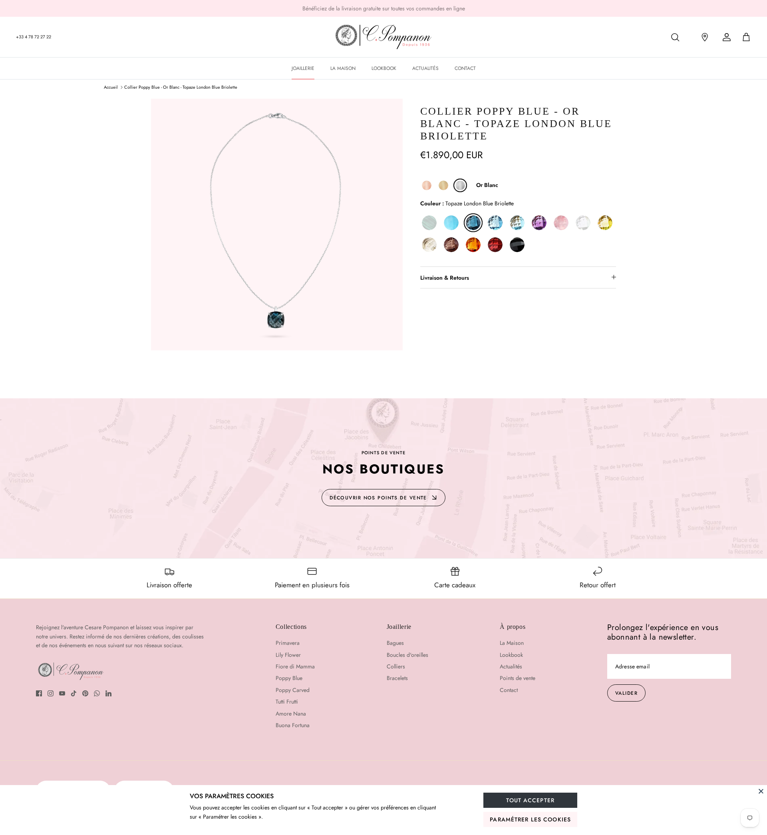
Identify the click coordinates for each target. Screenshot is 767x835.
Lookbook (384, 68)
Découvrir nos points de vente (378, 497)
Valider (626, 693)
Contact (465, 68)
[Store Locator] (702, 37)
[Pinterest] (85, 693)
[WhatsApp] (97, 693)
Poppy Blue (289, 678)
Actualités (425, 68)
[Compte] (725, 37)
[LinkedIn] (108, 693)
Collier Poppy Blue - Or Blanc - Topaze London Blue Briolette (180, 87)
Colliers (396, 666)
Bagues (395, 643)
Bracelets (397, 678)
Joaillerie (303, 68)
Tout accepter (530, 800)
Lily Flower (288, 655)
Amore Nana (291, 714)
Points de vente (517, 678)
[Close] (761, 791)
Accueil (111, 87)
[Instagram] (51, 693)
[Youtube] (62, 693)
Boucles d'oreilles (407, 655)
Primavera (288, 643)
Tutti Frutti (287, 702)
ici (418, 10)
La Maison (343, 68)
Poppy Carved (293, 690)
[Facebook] (39, 693)
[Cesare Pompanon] (383, 37)
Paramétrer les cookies (530, 819)
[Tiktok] (74, 693)
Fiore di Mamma (295, 666)
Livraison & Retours (444, 278)
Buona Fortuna (293, 725)
